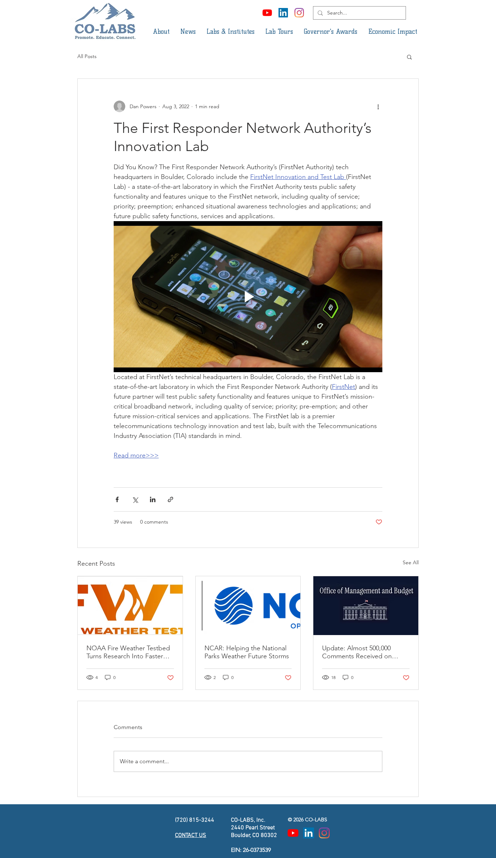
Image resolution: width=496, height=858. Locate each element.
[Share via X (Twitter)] (134, 499)
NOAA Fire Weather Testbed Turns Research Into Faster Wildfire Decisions (128, 652)
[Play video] (248, 296)
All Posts (87, 56)
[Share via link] (170, 499)
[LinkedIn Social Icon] (283, 12)
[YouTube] (267, 12)
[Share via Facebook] (117, 499)
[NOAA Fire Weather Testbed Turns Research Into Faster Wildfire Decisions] (130, 605)
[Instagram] (299, 12)
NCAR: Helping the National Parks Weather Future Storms (246, 652)
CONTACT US (190, 835)
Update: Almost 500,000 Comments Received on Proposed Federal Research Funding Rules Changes (362, 652)
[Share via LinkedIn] (152, 499)
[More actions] (378, 106)
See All (411, 562)
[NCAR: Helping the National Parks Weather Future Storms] (248, 605)
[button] (161, 31)
